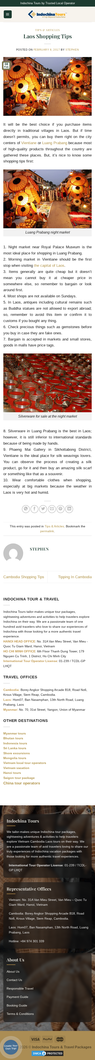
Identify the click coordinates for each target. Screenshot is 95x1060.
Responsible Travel (20, 988)
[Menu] (8, 14)
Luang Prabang (54, 143)
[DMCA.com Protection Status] (47, 1053)
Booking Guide (17, 1005)
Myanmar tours (14, 733)
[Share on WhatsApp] (26, 509)
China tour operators (21, 783)
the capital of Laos (49, 265)
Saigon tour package (19, 778)
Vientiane (29, 143)
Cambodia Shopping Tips (23, 577)
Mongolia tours (14, 758)
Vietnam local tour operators (24, 763)
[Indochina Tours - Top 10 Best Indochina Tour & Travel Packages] (47, 14)
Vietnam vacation (16, 768)
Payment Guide (17, 997)
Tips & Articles (47, 30)
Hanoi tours (12, 773)
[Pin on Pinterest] (61, 509)
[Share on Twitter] (43, 509)
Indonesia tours (15, 743)
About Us (13, 971)
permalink (47, 531)
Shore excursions (16, 753)
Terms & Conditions (20, 1014)
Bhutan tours (13, 738)
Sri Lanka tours (14, 748)
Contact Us (14, 980)
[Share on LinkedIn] (69, 509)
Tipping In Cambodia (75, 577)
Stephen (72, 49)
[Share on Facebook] (34, 509)
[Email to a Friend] (52, 509)
